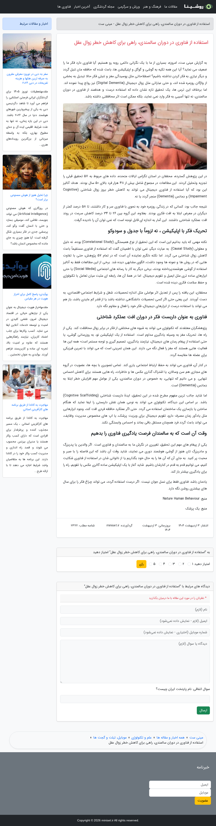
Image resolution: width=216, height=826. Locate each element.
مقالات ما (170, 6)
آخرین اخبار (82, 6)
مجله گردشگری (103, 6)
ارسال (203, 710)
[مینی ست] (197, 7)
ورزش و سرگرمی (129, 6)
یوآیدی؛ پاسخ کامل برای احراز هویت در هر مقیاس (31, 296)
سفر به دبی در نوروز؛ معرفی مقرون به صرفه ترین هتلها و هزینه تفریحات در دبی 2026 (27, 78)
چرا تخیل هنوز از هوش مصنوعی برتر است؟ (29, 197)
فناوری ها (64, 6)
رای (141, 564)
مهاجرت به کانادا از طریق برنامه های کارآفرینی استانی (30, 407)
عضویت (202, 800)
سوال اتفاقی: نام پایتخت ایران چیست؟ (183, 689)
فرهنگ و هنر (152, 6)
